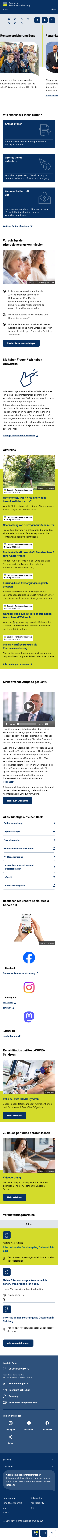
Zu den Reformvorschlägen (21, 343)
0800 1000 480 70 (19, 1368)
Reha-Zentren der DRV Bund (18, 848)
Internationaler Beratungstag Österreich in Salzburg (28, 1319)
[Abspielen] (29, 707)
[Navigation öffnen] (53, 9)
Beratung (13, 1396)
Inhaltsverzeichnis (12, 1502)
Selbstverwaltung (13, 823)
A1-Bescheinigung (13, 856)
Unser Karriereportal (14, 885)
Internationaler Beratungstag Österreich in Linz (28, 1248)
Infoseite (10, 1484)
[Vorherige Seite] (37, 20)
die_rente (8, 1002)
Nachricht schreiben (19, 1389)
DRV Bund (8, 1466)
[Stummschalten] (46, 724)
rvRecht (8, 877)
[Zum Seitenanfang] (52, 1533)
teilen (10, 1443)
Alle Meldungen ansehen (16, 664)
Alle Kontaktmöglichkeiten (23, 1402)
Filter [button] (29, 1224)
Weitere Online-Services (16, 225)
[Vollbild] (51, 724)
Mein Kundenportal (18, 1383)
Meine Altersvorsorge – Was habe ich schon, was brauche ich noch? (25, 1282)
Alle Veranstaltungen (18, 1343)
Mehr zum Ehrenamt (17, 800)
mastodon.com (11, 1035)
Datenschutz (37, 1497)
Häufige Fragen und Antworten (19, 435)
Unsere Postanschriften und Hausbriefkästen (18, 867)
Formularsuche (12, 839)
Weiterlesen (9, 95)
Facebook (47, 1429)
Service (7, 1459)
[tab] (9, 19)
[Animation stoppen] (45, 20)
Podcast (7, 781)
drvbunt (7, 1007)
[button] (43, 1533)
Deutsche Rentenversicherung (19, 973)
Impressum (9, 1497)
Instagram (10, 1429)
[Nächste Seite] (52, 20)
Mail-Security (37, 1502)
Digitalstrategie (12, 831)
